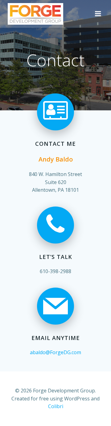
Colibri (55, 406)
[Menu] (98, 14)
